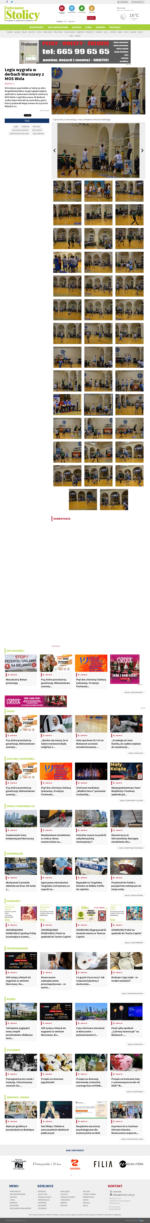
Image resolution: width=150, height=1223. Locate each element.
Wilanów (133, 32)
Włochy (140, 32)
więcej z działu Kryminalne (134, 895)
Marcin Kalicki (37, 130)
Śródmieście (90, 32)
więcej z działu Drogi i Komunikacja (131, 848)
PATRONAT (115, 27)
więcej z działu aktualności (134, 692)
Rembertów (80, 32)
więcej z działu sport (136, 753)
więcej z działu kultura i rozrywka (131, 800)
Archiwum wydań (58, 27)
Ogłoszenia (71, 21)
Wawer (120, 32)
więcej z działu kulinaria (135, 1092)
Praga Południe (69, 32)
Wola (71, 36)
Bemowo (10, 32)
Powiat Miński (47, 32)
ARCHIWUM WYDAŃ (62, 13)
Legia (16, 126)
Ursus (106, 32)
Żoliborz (77, 36)
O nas (88, 27)
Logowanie (124, 2)
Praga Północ (58, 32)
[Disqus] (98, 553)
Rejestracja (138, 2)
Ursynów (113, 32)
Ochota (38, 32)
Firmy (65, 21)
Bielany (24, 32)
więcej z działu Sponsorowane (132, 993)
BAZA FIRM (92, 12)
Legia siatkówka (38, 133)
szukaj (91, 18)
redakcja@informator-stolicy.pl (123, 1195)
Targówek (99, 32)
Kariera (100, 27)
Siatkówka (25, 126)
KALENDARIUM (72, 12)
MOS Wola (36, 126)
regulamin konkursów (20, 1208)
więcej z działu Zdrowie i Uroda (132, 1139)
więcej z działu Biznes (135, 1044)
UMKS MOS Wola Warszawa (19, 133)
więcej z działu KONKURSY (134, 943)
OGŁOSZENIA (82, 12)
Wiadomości (37, 27)
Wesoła (126, 32)
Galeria (76, 27)
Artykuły (59, 21)
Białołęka (18, 32)
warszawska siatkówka (20, 130)
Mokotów (31, 32)
